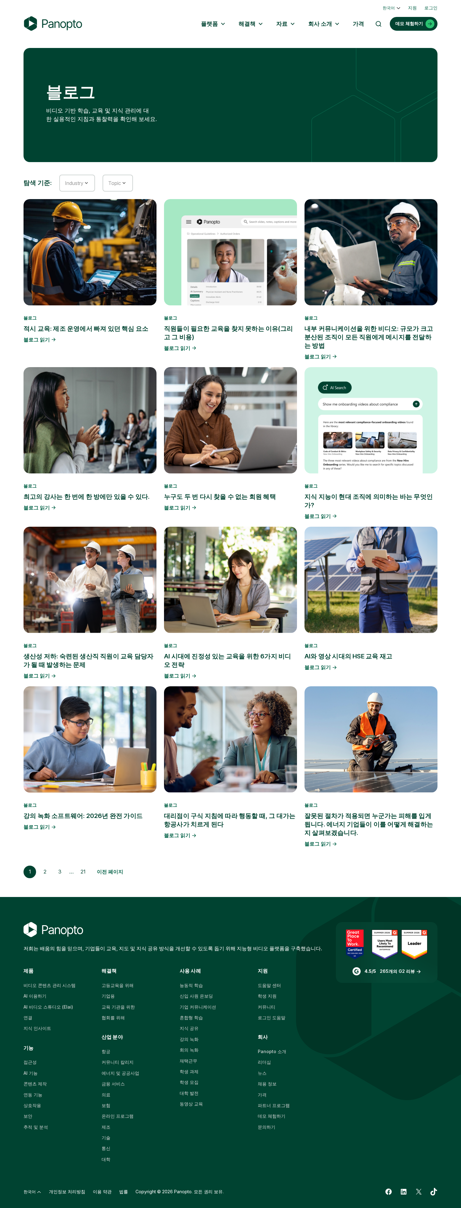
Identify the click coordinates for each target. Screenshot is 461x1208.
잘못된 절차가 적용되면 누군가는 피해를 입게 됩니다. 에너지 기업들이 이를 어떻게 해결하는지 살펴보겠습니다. (369, 824)
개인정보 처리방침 (67, 1191)
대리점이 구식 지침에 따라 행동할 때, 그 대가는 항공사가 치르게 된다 (229, 820)
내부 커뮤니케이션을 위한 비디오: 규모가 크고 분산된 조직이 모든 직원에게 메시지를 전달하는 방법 (369, 337)
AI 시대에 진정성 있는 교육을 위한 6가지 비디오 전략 (227, 660)
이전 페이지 (110, 871)
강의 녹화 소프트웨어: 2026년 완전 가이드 (83, 816)
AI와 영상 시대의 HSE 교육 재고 (348, 656)
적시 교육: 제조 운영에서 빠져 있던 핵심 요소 (86, 328)
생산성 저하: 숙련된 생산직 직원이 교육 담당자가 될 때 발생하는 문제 (88, 660)
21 (83, 871)
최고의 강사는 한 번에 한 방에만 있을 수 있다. (87, 496)
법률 (123, 1191)
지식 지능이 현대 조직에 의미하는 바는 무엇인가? (369, 501)
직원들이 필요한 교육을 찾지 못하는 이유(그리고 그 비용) (228, 333)
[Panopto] (53, 23)
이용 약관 (102, 1191)
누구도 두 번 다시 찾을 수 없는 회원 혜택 (220, 496)
